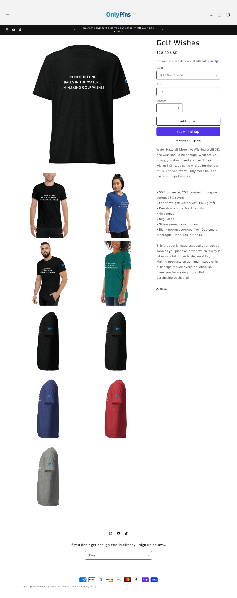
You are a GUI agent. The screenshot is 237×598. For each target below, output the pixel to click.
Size (159, 84)
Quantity (161, 100)
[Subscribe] (147, 555)
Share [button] (164, 289)
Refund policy (70, 586)
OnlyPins (31, 586)
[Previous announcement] (75, 29)
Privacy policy (89, 586)
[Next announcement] (162, 29)
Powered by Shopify (48, 586)
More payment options (188, 140)
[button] (8, 15)
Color (159, 67)
